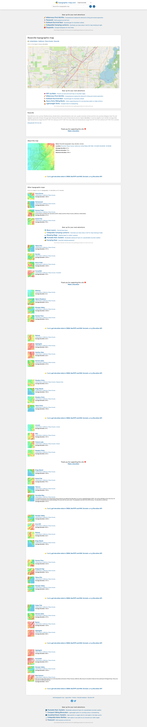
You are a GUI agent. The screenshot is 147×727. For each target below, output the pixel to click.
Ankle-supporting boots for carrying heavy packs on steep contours (84, 101)
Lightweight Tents (53, 103)
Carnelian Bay (39, 495)
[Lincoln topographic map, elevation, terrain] (31, 427)
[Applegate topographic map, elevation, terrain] (31, 346)
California (45, 195)
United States (38, 195)
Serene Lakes (39, 361)
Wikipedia (30, 123)
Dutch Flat (38, 219)
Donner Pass (39, 316)
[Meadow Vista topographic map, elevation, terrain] (31, 382)
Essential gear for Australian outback (74, 22)
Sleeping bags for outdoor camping (68, 235)
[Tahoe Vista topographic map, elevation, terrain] (31, 408)
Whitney (38, 290)
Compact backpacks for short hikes (64, 27)
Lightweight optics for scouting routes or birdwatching (84, 712)
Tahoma (37, 487)
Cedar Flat (38, 605)
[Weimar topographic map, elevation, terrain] (31, 338)
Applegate (38, 344)
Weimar (37, 335)
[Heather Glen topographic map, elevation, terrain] (31, 354)
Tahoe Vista (39, 405)
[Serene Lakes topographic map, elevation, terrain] (31, 363)
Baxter (37, 622)
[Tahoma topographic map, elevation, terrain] (31, 489)
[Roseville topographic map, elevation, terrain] (41, 156)
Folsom (58, 443)
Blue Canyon (39, 675)
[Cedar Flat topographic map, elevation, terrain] (31, 608)
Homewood (39, 202)
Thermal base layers (62, 230)
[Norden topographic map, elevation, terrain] (31, 256)
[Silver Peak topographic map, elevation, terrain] (31, 265)
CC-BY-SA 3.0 (37, 123)
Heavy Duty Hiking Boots (55, 101)
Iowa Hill (38, 524)
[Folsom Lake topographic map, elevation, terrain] (31, 444)
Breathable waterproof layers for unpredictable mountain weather (82, 237)
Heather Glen (39, 352)
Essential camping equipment (66, 240)
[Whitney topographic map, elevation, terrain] (31, 293)
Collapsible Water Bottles (57, 717)
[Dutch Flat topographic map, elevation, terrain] (31, 221)
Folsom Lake (39, 442)
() (86, 146)
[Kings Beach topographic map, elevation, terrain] (31, 391)
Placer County (51, 195)
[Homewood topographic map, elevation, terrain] (31, 204)
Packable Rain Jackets (55, 238)
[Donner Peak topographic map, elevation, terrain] (31, 213)
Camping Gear (52, 240)
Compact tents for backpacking (69, 103)
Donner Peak (39, 210)
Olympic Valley (40, 307)
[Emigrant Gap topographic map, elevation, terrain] (31, 571)
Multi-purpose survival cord (61, 20)
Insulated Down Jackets (57, 715)
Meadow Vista (39, 380)
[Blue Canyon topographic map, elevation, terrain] (31, 678)
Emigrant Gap (39, 569)
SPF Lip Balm (51, 93)
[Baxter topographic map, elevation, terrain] (31, 624)
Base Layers (51, 230)
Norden (37, 254)
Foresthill (38, 271)
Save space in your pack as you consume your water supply (84, 717)
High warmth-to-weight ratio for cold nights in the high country (84, 715)
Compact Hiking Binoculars (58, 712)
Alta (36, 433)
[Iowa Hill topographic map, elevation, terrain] (31, 526)
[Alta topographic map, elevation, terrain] (31, 436)
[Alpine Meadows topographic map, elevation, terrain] (31, 301)
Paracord (49, 20)
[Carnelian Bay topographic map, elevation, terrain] (31, 498)
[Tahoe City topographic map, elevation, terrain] (31, 248)
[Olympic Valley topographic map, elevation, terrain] (31, 310)
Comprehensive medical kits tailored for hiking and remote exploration (84, 17)
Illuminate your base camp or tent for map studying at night (86, 25)
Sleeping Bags (52, 235)
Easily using (74, 176)
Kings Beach (39, 389)
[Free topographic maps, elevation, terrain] (28, 41)
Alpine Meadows (40, 299)
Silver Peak (39, 262)
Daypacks (50, 27)
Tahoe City (38, 246)
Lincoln (37, 425)
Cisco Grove (39, 193)
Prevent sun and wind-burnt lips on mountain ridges (71, 93)
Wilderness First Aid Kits (55, 17)
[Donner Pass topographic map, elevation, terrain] (31, 318)
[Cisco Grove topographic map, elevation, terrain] (31, 196)
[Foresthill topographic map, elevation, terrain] (31, 273)
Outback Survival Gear (54, 22)
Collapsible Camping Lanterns (57, 25)
